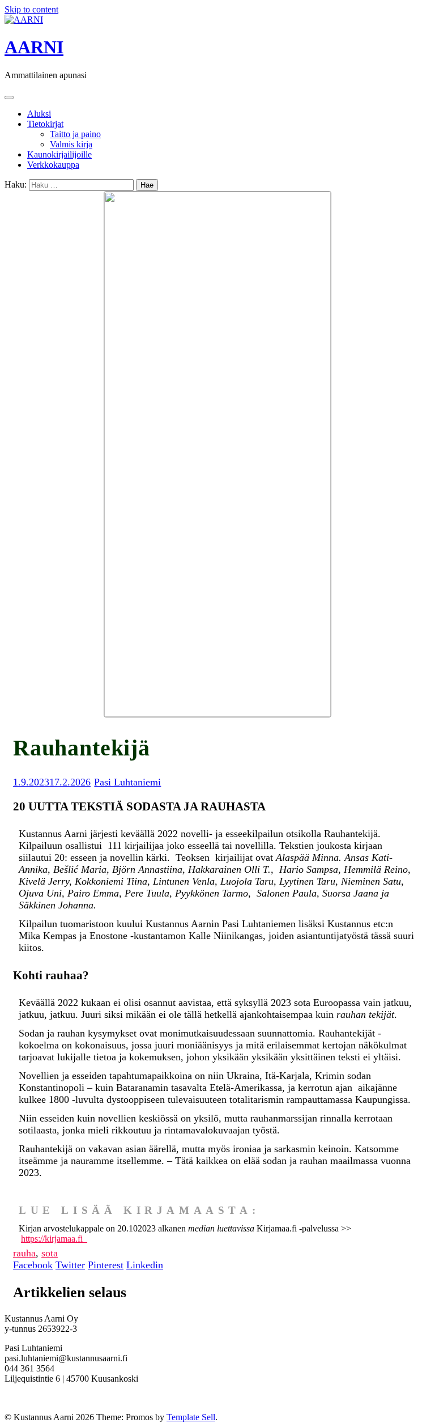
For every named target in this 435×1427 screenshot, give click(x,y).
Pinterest (105, 1265)
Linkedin (144, 1265)
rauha (24, 1253)
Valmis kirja (71, 144)
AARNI (34, 47)
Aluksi (39, 113)
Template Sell (191, 1417)
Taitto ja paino (75, 134)
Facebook (33, 1265)
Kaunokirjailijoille (59, 154)
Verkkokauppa (53, 164)
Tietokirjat (45, 124)
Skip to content (31, 9)
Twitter (70, 1265)
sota (49, 1253)
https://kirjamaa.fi (54, 1238)
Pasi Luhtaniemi (127, 782)
